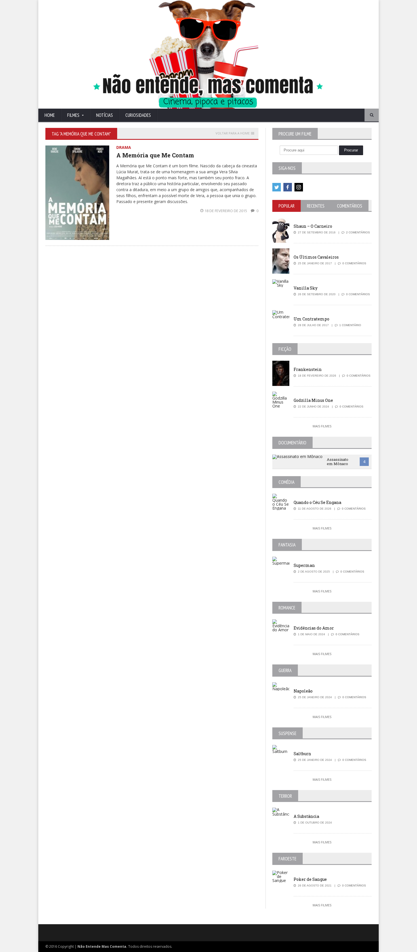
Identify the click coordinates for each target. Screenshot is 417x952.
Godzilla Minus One (313, 400)
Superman (304, 565)
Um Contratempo (311, 319)
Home (50, 115)
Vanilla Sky (305, 288)
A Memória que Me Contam (155, 155)
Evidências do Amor (314, 628)
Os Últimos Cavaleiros (316, 257)
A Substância (306, 816)
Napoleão (303, 691)
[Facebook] (287, 187)
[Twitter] (276, 187)
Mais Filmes (322, 426)
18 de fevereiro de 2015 (226, 210)
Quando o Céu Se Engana (317, 502)
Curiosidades (138, 115)
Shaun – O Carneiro (313, 226)
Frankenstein (308, 369)
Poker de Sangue (310, 879)
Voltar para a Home (233, 133)
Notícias (104, 115)
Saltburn (302, 753)
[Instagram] (298, 187)
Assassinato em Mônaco (337, 461)
